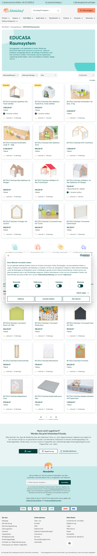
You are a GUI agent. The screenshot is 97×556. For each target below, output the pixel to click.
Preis (42, 75)
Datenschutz (38, 529)
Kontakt (37, 523)
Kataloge (5, 521)
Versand (5, 531)
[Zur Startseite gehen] (13, 10)
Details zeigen (81, 293)
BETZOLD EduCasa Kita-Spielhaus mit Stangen (16, 181)
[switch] (38, 285)
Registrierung (71, 523)
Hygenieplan (6, 534)
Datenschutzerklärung (56, 489)
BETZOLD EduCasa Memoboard (46, 361)
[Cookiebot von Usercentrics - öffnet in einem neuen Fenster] (81, 255)
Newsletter (70, 534)
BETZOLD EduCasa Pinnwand (77, 361)
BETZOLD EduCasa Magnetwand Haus (15, 397)
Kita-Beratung (7, 523)
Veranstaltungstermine (42, 539)
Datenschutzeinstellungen (43, 531)
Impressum (67, 274)
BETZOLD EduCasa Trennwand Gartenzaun (46, 324)
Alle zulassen (76, 299)
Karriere (37, 537)
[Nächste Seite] (56, 417)
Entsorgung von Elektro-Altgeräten (14, 545)
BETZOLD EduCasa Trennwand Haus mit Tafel (80, 324)
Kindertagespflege (8, 539)
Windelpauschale (8, 537)
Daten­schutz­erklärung (46, 274)
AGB (35, 526)
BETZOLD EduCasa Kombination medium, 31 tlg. (80, 103)
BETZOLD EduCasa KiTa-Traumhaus (80, 143)
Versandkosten (72, 552)
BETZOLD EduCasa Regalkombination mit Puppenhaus (80, 397)
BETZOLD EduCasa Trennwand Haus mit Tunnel (48, 222)
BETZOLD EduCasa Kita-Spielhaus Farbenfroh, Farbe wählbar (47, 103)
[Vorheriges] (3, 2)
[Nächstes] (94, 2)
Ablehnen (21, 299)
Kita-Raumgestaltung (9, 526)
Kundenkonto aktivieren (75, 537)
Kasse (69, 531)
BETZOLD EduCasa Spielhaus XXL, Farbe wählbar (15, 103)
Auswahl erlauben (48, 299)
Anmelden (64, 482)
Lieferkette (38, 542)
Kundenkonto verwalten (75, 521)
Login (68, 526)
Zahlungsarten (7, 529)
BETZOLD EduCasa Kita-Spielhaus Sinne (47, 144)
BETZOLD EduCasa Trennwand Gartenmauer (78, 222)
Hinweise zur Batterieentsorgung (13, 542)
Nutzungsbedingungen (53, 500)
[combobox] (44, 10)
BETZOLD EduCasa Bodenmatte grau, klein (48, 397)
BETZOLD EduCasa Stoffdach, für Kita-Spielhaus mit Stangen (79, 181)
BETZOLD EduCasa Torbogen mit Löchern (15, 222)
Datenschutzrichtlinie (33, 500)
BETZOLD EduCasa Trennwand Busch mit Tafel (14, 324)
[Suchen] (58, 10)
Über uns (37, 521)
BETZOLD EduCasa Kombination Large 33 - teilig (14, 144)
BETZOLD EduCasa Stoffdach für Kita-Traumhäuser (47, 181)
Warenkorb (71, 529)
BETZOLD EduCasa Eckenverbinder (16, 361)
